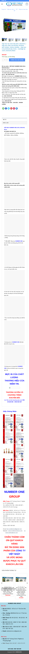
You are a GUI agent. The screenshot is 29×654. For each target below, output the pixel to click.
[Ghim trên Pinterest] (14, 108)
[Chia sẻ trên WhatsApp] (3, 108)
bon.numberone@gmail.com (14, 529)
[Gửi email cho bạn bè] (11, 108)
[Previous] (4, 25)
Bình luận (5, 122)
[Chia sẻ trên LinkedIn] (16, 108)
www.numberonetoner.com (15, 530)
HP (16, 9)
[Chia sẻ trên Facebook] (6, 108)
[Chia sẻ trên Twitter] (8, 108)
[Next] (24, 25)
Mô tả (4, 119)
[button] (2, 4)
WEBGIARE (19, 652)
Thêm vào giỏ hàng (17, 60)
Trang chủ (3, 9)
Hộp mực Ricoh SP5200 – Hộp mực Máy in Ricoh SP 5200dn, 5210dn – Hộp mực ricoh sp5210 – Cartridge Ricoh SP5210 (8, 590)
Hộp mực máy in (10, 9)
